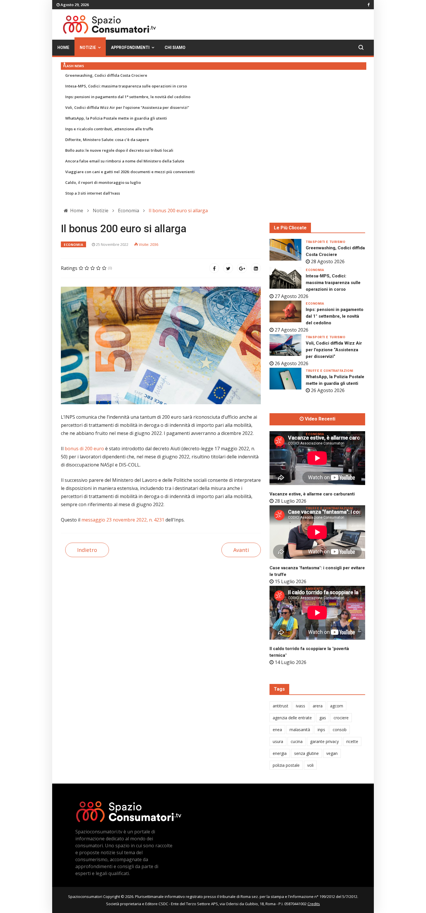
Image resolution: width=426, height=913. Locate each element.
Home (63, 48)
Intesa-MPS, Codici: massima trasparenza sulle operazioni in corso (126, 86)
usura (278, 741)
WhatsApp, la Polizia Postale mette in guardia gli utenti (116, 118)
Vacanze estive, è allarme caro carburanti (312, 494)
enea (277, 729)
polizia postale (286, 765)
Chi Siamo (175, 48)
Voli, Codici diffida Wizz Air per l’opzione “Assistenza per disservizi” (127, 107)
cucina (297, 741)
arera (318, 706)
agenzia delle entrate (292, 717)
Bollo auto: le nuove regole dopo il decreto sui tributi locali (119, 150)
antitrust (280, 706)
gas (322, 717)
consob (340, 729)
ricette (352, 741)
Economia (73, 244)
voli (310, 765)
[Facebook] (214, 268)
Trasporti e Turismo (325, 241)
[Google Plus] (242, 268)
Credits (313, 903)
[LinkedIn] (256, 268)
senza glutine (306, 753)
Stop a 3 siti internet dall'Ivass (92, 193)
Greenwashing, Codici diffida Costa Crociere (106, 75)
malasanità (300, 729)
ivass (300, 706)
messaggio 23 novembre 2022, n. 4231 (122, 520)
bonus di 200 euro (84, 448)
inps (321, 729)
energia (280, 753)
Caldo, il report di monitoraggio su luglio (103, 182)
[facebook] (368, 4)
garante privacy (324, 741)
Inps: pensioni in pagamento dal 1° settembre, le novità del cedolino (127, 96)
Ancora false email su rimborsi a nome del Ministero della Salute (124, 161)
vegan (332, 753)
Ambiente (314, 588)
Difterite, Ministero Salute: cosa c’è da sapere (107, 139)
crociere (341, 717)
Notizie (88, 48)
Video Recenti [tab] (319, 419)
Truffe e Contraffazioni (329, 370)
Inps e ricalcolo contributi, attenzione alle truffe (109, 128)
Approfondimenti (130, 48)
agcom (336, 706)
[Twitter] (228, 268)
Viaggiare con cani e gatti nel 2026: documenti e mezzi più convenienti (130, 171)
